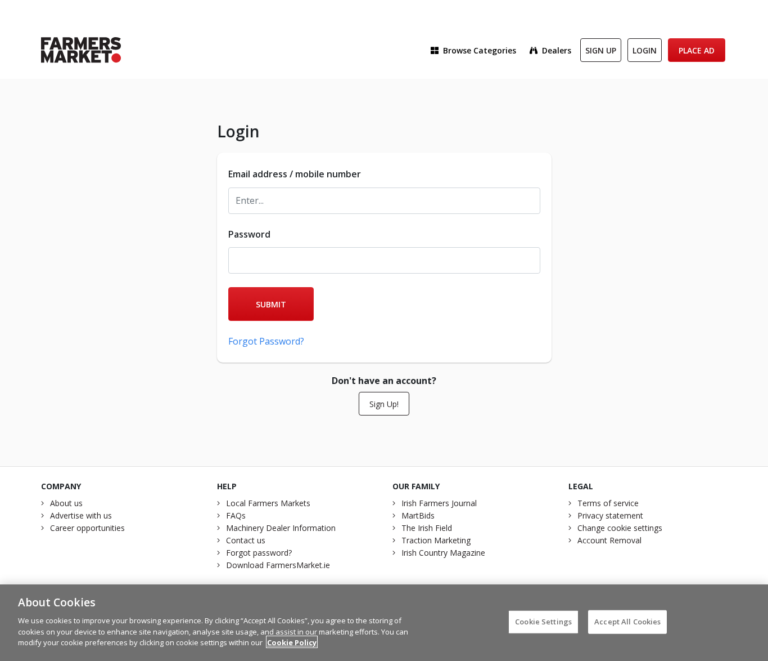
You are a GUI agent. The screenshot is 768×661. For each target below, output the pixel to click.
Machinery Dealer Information (281, 527)
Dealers (556, 50)
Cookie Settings (543, 621)
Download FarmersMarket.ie (278, 565)
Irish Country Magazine (443, 552)
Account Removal (609, 540)
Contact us (245, 540)
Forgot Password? (266, 341)
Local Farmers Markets (268, 503)
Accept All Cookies (627, 621)
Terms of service (608, 503)
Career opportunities (87, 527)
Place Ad (697, 50)
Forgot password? (259, 552)
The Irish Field (426, 527)
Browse (479, 50)
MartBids (418, 515)
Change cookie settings (619, 527)
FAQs (236, 515)
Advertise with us (81, 515)
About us (66, 503)
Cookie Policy (292, 642)
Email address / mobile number (294, 174)
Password (249, 234)
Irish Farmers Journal (439, 503)
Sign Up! (384, 404)
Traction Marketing (436, 540)
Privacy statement (610, 515)
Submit (271, 304)
